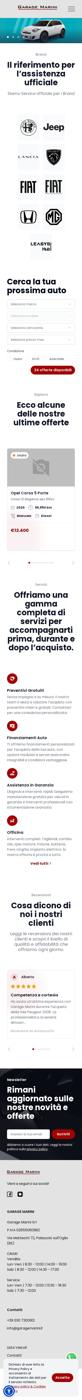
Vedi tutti (39, 863)
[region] (41, 506)
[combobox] (41, 304)
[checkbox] (9, 359)
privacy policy (37, 1149)
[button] (9, 1391)
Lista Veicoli (17, 1347)
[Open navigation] (71, 8)
